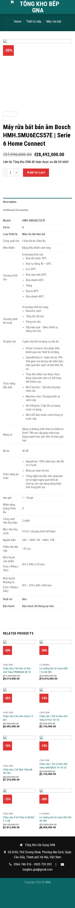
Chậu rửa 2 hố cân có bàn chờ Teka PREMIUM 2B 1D (17, 670)
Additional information (16, 210)
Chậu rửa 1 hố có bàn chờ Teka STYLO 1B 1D (53, 717)
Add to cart (36, 172)
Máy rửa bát (53, 21)
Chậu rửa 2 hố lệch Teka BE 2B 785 (17, 771)
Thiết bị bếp (33, 21)
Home (17, 21)
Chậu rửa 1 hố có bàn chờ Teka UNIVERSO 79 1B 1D (53, 765)
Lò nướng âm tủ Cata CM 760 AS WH (55, 819)
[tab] (37, 202)
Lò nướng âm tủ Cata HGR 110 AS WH (53, 670)
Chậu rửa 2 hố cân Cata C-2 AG (18, 717)
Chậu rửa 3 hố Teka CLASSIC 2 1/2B (18, 819)
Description (9, 201)
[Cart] (70, 7)
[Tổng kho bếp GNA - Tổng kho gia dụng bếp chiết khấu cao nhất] (38, 7)
